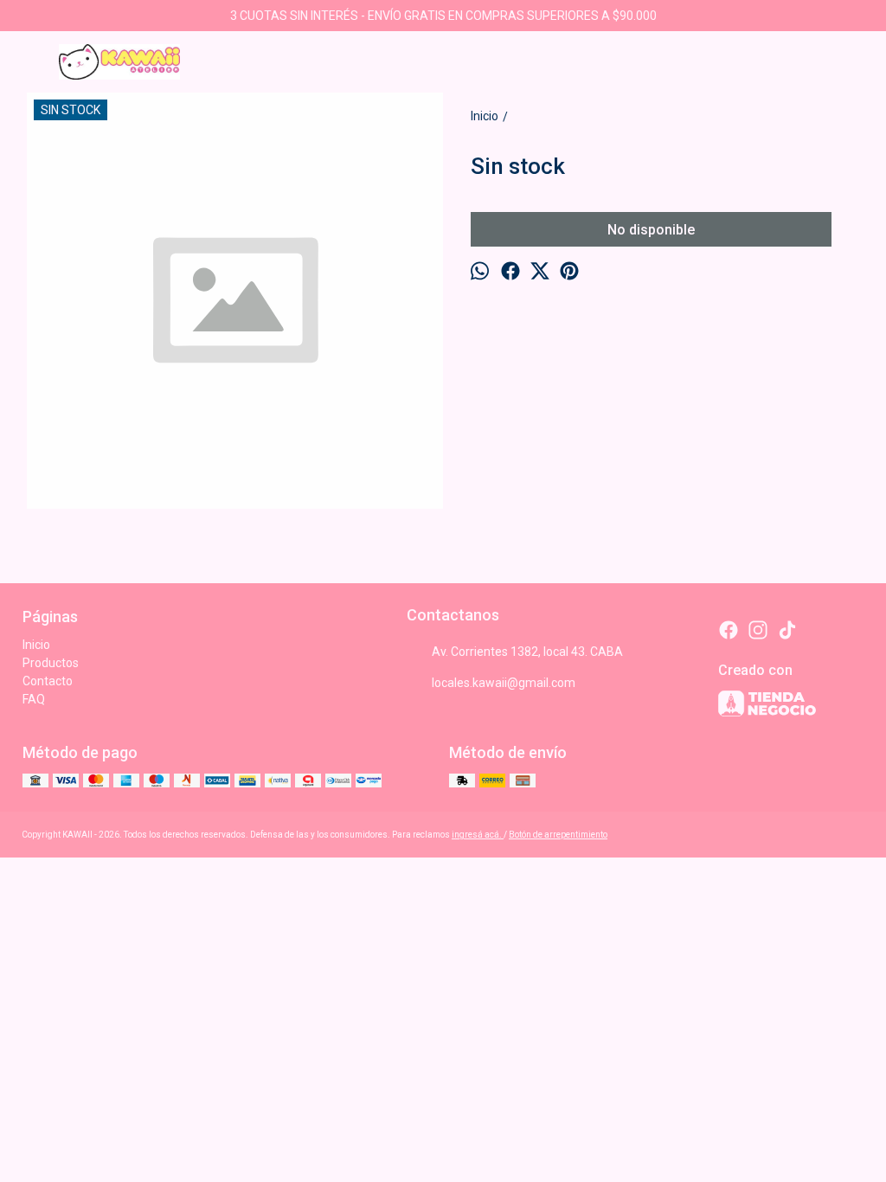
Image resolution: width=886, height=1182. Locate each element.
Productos (50, 663)
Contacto (47, 681)
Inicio (36, 645)
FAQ (33, 699)
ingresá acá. (478, 834)
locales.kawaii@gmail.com (503, 683)
